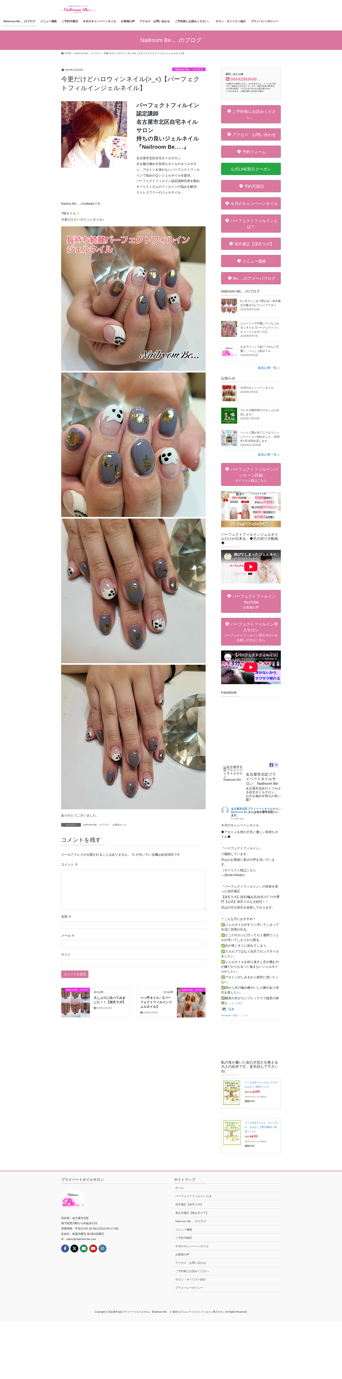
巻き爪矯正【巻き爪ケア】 (192, 1212)
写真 (231, 1009)
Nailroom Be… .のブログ (190, 1221)
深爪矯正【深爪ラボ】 (189, 1204)
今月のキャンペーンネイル (257, 387)
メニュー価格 (183, 1229)
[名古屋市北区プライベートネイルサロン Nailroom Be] (233, 773)
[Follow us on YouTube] (93, 1248)
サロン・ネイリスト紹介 (190, 1279)
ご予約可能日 (183, 1237)
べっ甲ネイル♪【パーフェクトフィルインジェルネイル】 (156, 1002)
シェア (245, 1015)
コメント (69, 864)
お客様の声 (182, 1254)
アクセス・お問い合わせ (190, 1262)
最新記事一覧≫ (269, 368)
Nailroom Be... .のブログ (189, 69)
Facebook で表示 (229, 1015)
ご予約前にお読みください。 (193, 1271)
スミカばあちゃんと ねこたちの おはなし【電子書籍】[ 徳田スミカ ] (261, 1127)
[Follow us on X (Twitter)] (74, 1248)
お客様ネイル (119, 824)
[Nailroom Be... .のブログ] (75, 1002)
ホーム (179, 1187)
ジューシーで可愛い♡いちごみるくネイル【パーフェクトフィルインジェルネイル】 (259, 327)
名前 (66, 916)
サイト (66, 954)
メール (68, 935)
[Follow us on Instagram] (102, 1248)
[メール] (84, 1248)
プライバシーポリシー (189, 1287)
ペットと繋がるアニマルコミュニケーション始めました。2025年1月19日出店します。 (260, 436)
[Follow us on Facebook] (65, 1248)
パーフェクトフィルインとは (193, 1196)
